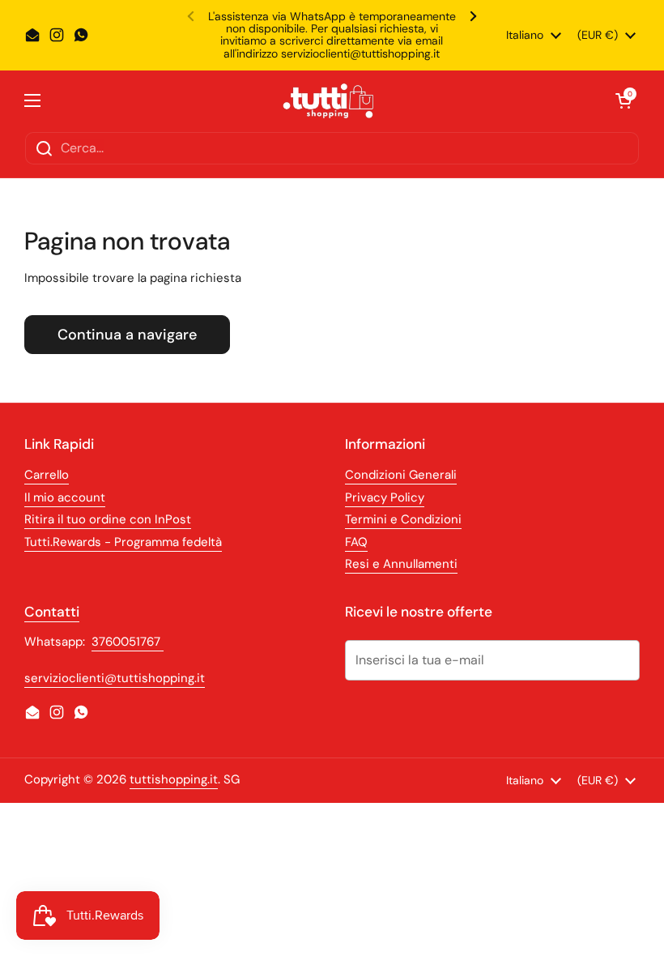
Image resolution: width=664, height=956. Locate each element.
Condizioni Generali (401, 475)
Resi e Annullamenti (401, 564)
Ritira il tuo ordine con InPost (107, 519)
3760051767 (128, 642)
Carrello (46, 475)
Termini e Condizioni (403, 519)
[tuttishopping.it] (328, 101)
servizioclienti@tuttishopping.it (114, 678)
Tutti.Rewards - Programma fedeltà (123, 542)
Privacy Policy (384, 497)
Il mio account (64, 497)
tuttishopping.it (174, 779)
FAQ (356, 542)
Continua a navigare (127, 334)
